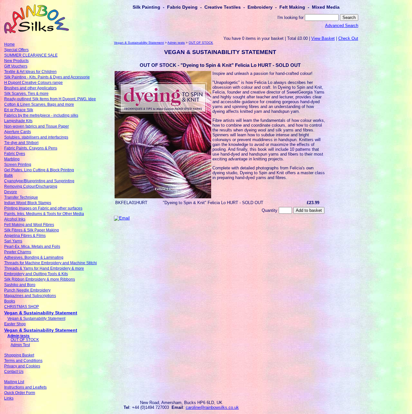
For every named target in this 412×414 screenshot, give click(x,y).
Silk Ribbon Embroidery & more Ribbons (39, 279)
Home (9, 44)
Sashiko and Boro (19, 285)
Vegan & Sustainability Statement (40, 312)
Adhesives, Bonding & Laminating (33, 257)
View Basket (323, 38)
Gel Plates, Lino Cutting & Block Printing (39, 170)
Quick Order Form (19, 393)
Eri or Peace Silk (18, 110)
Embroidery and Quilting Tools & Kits (36, 274)
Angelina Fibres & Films (25, 236)
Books (9, 301)
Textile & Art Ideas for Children (30, 72)
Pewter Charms (17, 252)
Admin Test (20, 345)
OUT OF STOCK (25, 340)
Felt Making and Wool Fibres (29, 225)
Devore (10, 192)
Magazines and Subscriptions (30, 296)
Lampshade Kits (18, 121)
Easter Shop (15, 324)
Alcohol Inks (14, 219)
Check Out (348, 38)
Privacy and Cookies (22, 366)
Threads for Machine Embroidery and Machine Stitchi (50, 263)
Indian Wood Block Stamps (27, 203)
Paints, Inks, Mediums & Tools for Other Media (44, 214)
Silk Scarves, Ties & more (26, 93)
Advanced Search (341, 25)
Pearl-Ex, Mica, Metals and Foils (32, 246)
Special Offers (16, 50)
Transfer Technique (21, 197)
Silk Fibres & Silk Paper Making (31, 230)
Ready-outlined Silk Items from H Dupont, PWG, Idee (50, 99)
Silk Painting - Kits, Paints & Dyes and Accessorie (47, 77)
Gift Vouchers (15, 66)
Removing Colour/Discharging (30, 186)
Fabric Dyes (14, 154)
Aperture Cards (17, 132)
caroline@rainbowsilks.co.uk (212, 407)
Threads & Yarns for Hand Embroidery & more (44, 268)
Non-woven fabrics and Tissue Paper (36, 126)
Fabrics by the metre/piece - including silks (41, 115)
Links (9, 398)
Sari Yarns (13, 241)
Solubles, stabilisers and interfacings (36, 137)
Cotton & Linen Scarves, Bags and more (39, 104)
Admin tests (18, 336)
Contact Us (13, 372)
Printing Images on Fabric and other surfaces (43, 208)
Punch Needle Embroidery (27, 290)
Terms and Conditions (23, 361)
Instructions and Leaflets (25, 387)
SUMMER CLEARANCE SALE (31, 55)
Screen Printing (17, 164)
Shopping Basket (19, 355)
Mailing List (14, 382)
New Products (16, 61)
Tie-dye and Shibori (21, 143)
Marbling (12, 159)
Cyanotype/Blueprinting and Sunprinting (39, 181)
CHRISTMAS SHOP (21, 307)
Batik (8, 175)
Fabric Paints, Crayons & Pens (30, 148)
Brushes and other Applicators (30, 88)
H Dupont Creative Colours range (33, 83)
